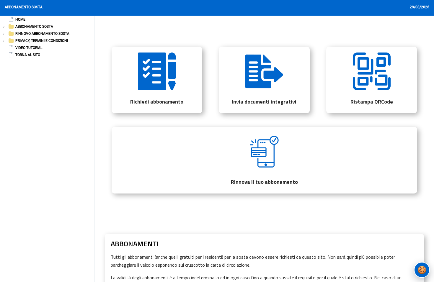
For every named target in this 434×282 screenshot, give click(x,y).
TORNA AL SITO (27, 55)
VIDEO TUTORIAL (28, 48)
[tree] (35, 37)
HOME (20, 19)
